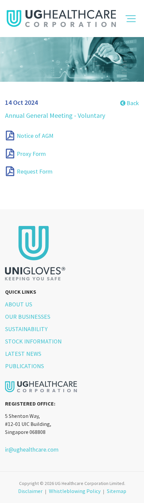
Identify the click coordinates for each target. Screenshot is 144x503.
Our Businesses (27, 316)
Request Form (35, 171)
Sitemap (116, 491)
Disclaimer (30, 491)
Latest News (23, 353)
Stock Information (33, 341)
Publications (24, 366)
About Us (18, 304)
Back (132, 103)
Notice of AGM (35, 136)
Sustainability (26, 329)
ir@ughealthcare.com (32, 449)
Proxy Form (31, 154)
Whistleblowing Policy (74, 491)
